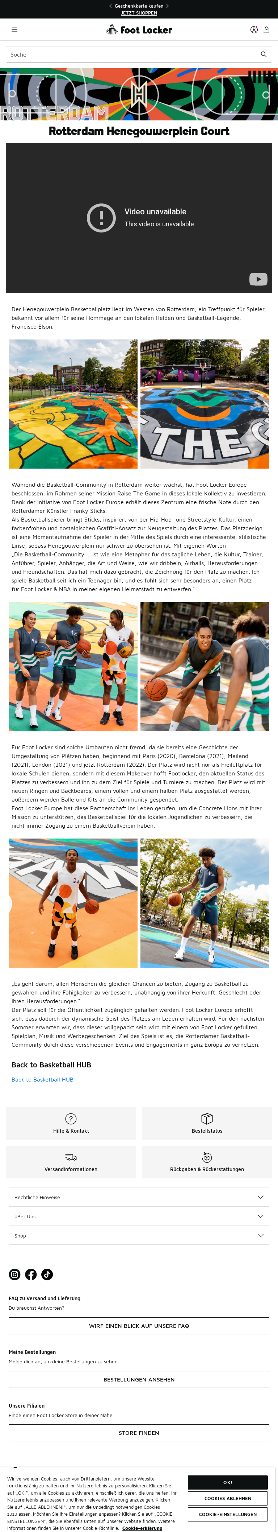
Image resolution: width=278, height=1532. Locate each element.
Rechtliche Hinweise (37, 1197)
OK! (227, 1482)
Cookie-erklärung (142, 1528)
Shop (20, 1235)
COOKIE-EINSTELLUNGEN (228, 1514)
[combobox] (139, 54)
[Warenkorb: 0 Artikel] (266, 29)
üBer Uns (24, 1216)
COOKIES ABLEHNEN (228, 1498)
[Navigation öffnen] (14, 29)
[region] (139, 9)
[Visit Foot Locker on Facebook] (31, 1275)
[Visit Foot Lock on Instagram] (15, 1275)
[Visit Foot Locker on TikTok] (47, 1275)
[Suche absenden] (264, 54)
